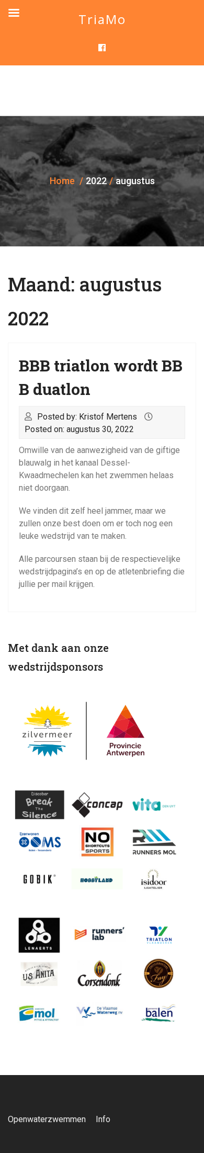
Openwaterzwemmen (47, 1119)
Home (62, 180)
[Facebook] (102, 48)
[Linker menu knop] (14, 13)
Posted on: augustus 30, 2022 (79, 429)
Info (103, 1119)
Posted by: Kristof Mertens (87, 417)
